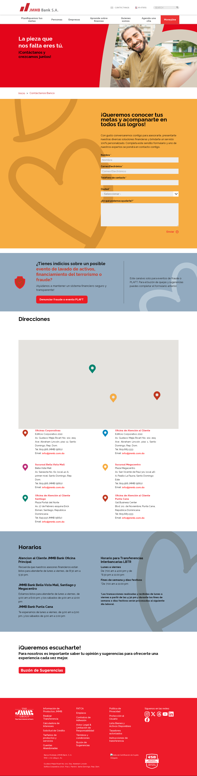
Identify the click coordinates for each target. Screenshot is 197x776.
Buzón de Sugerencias (83, 744)
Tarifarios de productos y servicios (50, 738)
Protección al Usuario (116, 717)
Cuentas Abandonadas (50, 747)
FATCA (80, 708)
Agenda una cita (149, 19)
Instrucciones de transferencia (118, 739)
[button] (157, 395)
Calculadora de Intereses (51, 725)
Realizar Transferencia (50, 717)
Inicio (21, 93)
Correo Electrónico (111, 166)
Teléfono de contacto (113, 177)
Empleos (81, 713)
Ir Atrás (142, 8)
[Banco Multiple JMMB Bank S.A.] (39, 7)
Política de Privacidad (115, 710)
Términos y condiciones (83, 736)
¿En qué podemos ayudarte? (117, 201)
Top (193, 693)
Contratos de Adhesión (83, 719)
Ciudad (105, 189)
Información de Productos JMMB (52, 710)
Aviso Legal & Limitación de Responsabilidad (85, 727)
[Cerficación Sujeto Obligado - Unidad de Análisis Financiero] (127, 762)
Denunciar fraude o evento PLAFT (62, 299)
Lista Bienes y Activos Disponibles (120, 725)
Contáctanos (122, 8)
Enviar (170, 231)
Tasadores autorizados (115, 732)
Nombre (105, 155)
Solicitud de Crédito (54, 730)
